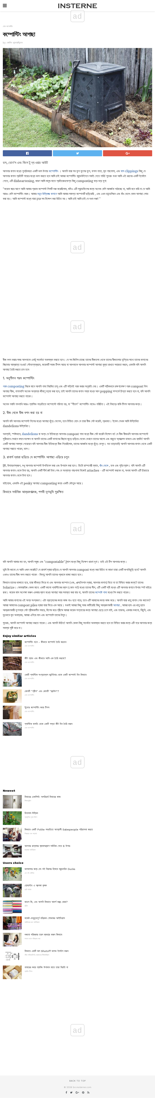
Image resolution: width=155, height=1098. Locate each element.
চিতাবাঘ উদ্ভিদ (31, 813)
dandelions (30, 434)
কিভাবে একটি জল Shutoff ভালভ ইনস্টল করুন (46, 950)
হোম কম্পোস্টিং (8, 26)
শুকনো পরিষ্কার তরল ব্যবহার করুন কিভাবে (43, 934)
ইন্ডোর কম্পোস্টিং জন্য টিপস (37, 707)
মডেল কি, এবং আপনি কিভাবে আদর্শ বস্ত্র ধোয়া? (46, 901)
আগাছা (116, 605)
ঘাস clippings (129, 171)
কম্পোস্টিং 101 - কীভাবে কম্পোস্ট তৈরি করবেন (45, 641)
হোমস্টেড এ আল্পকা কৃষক (36, 885)
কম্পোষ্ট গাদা (101, 592)
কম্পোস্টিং (53, 171)
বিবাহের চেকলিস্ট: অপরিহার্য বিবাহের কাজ (42, 796)
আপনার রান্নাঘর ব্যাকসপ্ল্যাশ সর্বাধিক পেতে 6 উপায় (47, 845)
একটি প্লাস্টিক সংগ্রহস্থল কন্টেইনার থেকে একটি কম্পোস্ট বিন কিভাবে (56, 674)
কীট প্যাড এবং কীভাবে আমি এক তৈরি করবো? (45, 658)
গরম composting (13, 386)
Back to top (77, 1081)
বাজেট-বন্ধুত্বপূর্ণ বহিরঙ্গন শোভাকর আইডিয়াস (45, 918)
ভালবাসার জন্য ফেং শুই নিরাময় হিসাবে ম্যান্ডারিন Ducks (50, 868)
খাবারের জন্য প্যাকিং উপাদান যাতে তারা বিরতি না (46, 967)
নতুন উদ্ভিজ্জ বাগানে (47, 194)
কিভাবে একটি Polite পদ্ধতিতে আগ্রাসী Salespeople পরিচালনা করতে (59, 829)
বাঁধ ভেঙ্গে (103, 465)
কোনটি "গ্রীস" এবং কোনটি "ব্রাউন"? (42, 691)
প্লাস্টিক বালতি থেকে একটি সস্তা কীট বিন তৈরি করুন (48, 723)
